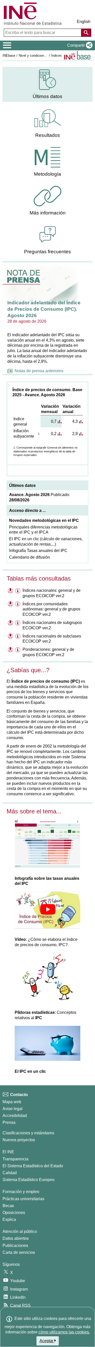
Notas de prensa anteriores (39, 371)
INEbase (9, 55)
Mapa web (12, 1102)
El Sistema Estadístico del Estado (33, 1166)
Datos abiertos (16, 1238)
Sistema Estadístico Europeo (28, 1179)
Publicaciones (15, 1245)
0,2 (53, 433)
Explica (9, 1219)
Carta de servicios (19, 1252)
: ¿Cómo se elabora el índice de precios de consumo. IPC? (46, 942)
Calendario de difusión (29, 557)
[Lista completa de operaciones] (77, 55)
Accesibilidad (15, 1115)
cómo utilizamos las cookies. (64, 1332)
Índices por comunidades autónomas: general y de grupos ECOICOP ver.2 (51, 609)
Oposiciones (14, 1212)
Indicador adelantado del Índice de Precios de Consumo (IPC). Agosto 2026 (44, 309)
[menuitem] (47, 84)
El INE (8, 1152)
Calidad (10, 1173)
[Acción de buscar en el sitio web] (86, 33)
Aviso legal (13, 1109)
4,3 (75, 421)
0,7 (53, 421)
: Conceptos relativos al (45, 1015)
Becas (8, 1206)
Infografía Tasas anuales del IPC (38, 550)
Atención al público (20, 1231)
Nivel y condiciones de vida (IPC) (43, 55)
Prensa (9, 1122)
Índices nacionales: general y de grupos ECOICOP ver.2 (52, 593)
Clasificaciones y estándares (28, 1133)
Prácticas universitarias (23, 1199)
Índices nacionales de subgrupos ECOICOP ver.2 (52, 625)
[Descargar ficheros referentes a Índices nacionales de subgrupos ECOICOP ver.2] (11, 623)
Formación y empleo (21, 1191)
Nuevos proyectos (19, 1140)
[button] (78, 45)
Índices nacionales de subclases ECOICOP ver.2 (52, 639)
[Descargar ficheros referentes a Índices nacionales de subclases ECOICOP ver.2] (11, 637)
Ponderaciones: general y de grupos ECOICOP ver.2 (48, 652)
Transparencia (15, 1159)
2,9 (75, 433)
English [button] (83, 21)
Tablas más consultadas (39, 578)
